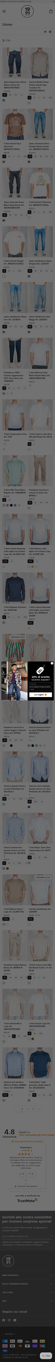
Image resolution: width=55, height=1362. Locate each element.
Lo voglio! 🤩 (40, 695)
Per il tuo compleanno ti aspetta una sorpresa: (39, 686)
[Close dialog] (52, 663)
